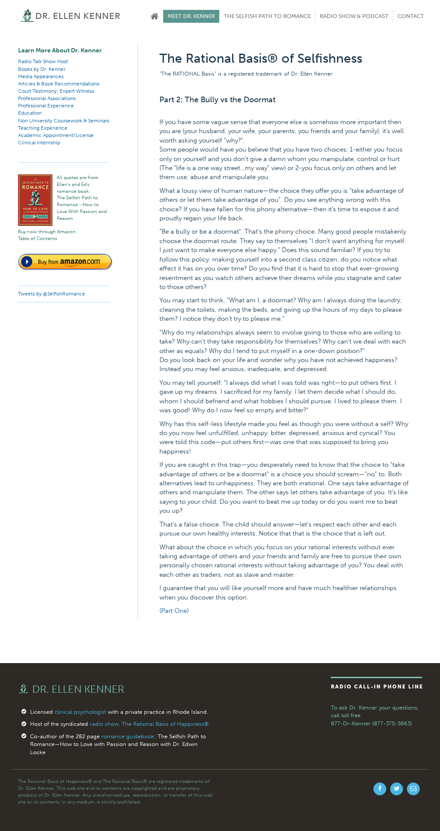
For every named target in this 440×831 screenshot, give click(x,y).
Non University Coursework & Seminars (63, 121)
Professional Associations (47, 98)
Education (30, 113)
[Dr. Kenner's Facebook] (379, 788)
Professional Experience (46, 106)
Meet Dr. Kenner (191, 16)
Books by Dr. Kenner (41, 69)
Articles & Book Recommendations (58, 84)
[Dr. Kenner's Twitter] (396, 788)
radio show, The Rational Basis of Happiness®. (150, 724)
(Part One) (174, 611)
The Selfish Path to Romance (267, 16)
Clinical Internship (39, 143)
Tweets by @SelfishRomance (51, 294)
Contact (410, 16)
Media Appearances (41, 76)
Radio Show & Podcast (354, 16)
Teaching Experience (42, 128)
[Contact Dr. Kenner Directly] (413, 788)
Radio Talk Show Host (43, 61)
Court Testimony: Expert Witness (56, 91)
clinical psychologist (80, 712)
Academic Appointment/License (56, 135)
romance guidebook (127, 736)
